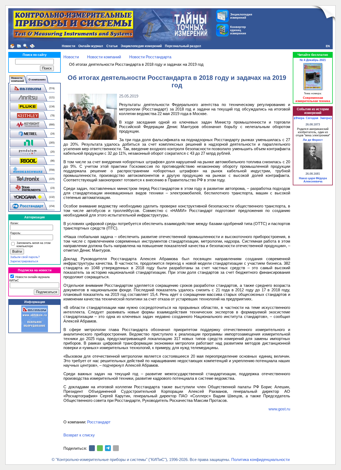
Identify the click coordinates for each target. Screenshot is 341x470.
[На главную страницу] (12, 46)
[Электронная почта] (116, 448)
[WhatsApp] (100, 448)
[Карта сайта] (32, 46)
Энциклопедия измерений (141, 46)
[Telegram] (108, 448)
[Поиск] (25, 46)
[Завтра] (326, 118)
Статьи (111, 46)
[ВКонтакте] (92, 448)
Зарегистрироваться (24, 261)
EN (328, 46)
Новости (68, 46)
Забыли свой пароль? (25, 257)
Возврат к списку (79, 435)
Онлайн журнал (90, 46)
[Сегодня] (312, 118)
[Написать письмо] (19, 46)
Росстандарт (99, 422)
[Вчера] (299, 118)
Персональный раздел (183, 46)
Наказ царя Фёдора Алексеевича (313, 180)
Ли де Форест (313, 139)
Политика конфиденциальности (260, 459)
